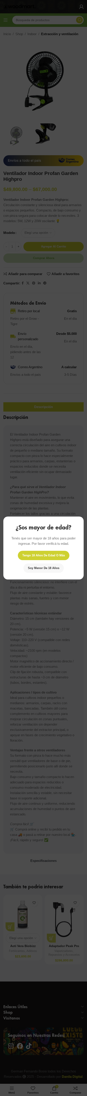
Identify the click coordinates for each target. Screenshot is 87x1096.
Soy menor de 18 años (43, 568)
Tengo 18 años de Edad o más (43, 555)
